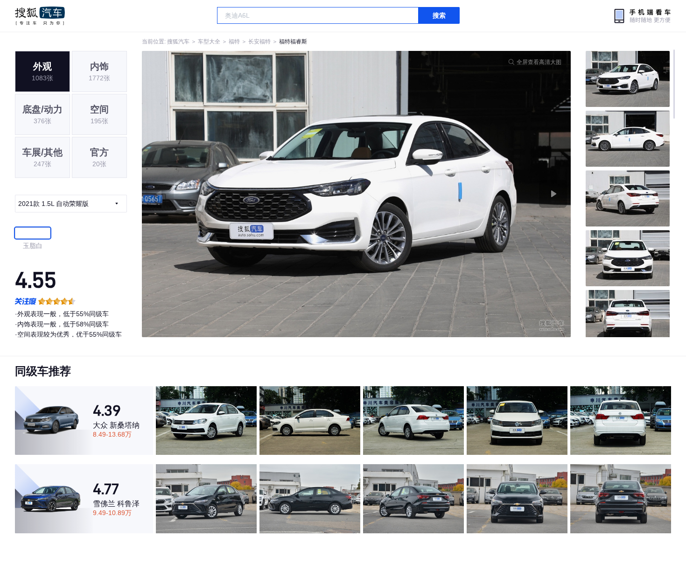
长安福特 (259, 41)
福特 (234, 41)
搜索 (439, 15)
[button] (249, 194)
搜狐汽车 (40, 16)
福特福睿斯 (293, 41)
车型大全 (209, 41)
